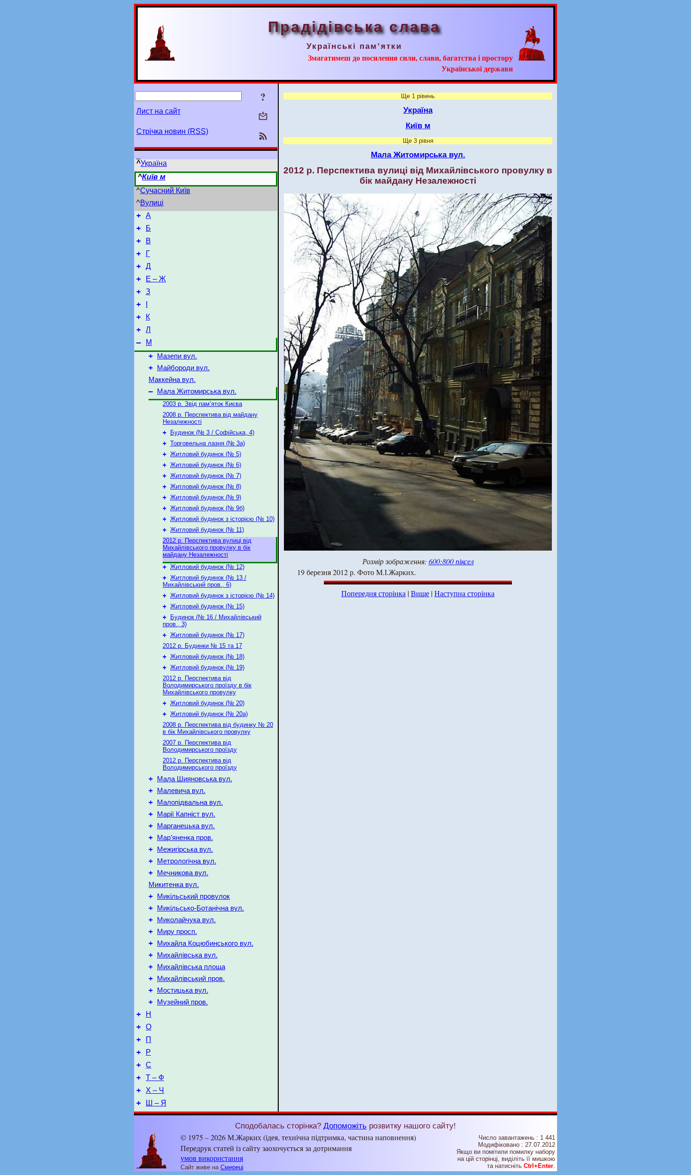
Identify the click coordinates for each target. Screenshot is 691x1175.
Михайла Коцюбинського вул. (205, 943)
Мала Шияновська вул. (194, 779)
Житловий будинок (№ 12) (207, 566)
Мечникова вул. (182, 873)
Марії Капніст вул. (186, 814)
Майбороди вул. (183, 368)
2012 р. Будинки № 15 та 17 (202, 645)
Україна (154, 163)
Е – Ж (156, 279)
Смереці (231, 1167)
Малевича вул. (181, 790)
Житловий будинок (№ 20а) (209, 713)
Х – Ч (155, 1090)
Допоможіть (345, 1125)
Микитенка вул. (174, 884)
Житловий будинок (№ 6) (205, 464)
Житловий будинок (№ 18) (207, 656)
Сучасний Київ (165, 191)
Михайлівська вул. (187, 955)
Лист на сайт (158, 111)
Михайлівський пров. (191, 978)
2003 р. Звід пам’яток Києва (202, 403)
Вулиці (152, 203)
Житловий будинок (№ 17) (207, 634)
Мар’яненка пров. (185, 837)
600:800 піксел (451, 561)
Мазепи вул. (177, 356)
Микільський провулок (193, 896)
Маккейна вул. (172, 379)
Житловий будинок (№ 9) (205, 497)
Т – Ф (155, 1078)
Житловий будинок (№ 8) (205, 486)
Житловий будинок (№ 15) (207, 606)
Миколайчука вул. (186, 920)
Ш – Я (156, 1103)
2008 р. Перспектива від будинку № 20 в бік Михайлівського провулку (218, 728)
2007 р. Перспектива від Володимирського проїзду (200, 746)
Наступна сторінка (464, 593)
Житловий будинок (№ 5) (205, 454)
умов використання (212, 1158)
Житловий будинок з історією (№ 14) (222, 595)
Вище (420, 593)
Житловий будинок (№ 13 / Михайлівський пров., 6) (204, 581)
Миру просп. (177, 931)
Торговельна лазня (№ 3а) (207, 443)
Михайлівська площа (191, 967)
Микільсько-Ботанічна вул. (200, 908)
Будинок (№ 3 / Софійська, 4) (212, 432)
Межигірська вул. (185, 849)
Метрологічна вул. (186, 861)
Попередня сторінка (373, 593)
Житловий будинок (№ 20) (207, 703)
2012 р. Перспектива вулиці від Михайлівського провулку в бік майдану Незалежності (207, 547)
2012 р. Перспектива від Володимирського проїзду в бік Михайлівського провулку (207, 685)
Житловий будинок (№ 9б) (207, 508)
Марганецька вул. (186, 826)
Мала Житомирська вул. (196, 391)
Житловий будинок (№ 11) (207, 529)
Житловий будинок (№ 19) (207, 667)
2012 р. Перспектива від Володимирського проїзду (200, 764)
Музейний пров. (182, 1002)
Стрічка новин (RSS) (172, 131)
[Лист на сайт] (263, 116)
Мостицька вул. (182, 990)
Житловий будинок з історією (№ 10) (222, 518)
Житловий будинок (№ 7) (205, 475)
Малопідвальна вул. (190, 802)
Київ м (153, 177)
